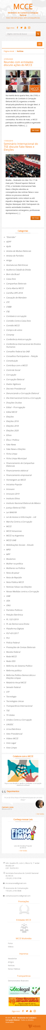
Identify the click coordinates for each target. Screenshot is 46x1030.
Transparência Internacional (19, 706)
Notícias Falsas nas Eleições (19, 586)
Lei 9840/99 (11, 512)
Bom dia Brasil (12, 274)
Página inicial (9, 51)
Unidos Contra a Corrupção (19, 719)
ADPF (8, 241)
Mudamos (10, 559)
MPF (8, 554)
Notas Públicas (14, 969)
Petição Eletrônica (14, 614)
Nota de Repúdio (14, 577)
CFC (8, 302)
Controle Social (13, 370)
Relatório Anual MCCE (16, 682)
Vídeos (10, 946)
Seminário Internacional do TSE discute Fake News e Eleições (21, 146)
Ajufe (8, 246)
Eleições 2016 (12, 421)
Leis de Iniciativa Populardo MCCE (23, 847)
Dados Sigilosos (13, 384)
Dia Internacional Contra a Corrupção (23, 398)
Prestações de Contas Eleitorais (20, 647)
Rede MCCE (11, 656)
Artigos (11, 962)
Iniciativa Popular (14, 484)
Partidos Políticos (14, 610)
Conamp (10, 334)
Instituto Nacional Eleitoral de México (23, 503)
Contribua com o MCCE (16, 365)
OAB (8, 596)
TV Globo (10, 715)
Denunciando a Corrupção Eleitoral (22, 393)
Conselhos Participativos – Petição (22, 356)
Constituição (12, 360)
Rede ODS (10, 661)
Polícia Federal (13, 642)
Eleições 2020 (12, 430)
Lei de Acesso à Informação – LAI (21, 517)
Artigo (9, 260)
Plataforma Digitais (15, 628)
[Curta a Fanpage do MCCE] (17, 27)
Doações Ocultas (14, 402)
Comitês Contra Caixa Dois (18, 320)
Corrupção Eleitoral (15, 379)
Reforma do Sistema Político (19, 665)
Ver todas (23, 851)
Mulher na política (14, 563)
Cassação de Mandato (16, 297)
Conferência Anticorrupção (18, 339)
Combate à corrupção (16, 316)
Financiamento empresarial (19, 475)
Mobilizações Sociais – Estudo (19, 545)
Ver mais (35, 130)
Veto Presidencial (14, 733)
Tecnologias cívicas (15, 701)
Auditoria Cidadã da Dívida (18, 269)
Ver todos (40, 814)
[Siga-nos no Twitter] (21, 27)
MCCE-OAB (11, 540)
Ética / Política (12, 440)
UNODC (9, 724)
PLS (7, 638)
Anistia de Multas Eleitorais (18, 251)
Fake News (11, 444)
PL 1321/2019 (12, 619)
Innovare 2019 (12, 493)
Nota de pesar (12, 572)
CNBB (8, 306)
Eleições (10, 416)
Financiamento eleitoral (17, 470)
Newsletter (12, 958)
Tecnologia (11, 696)
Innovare (10, 489)
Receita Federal (13, 652)
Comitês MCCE (13, 325)
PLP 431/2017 (12, 633)
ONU (8, 605)
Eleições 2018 (12, 426)
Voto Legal (11, 743)
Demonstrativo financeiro (18, 981)
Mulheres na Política (15, 568)
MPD (8, 549)
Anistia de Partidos (15, 255)
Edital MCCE (11, 412)
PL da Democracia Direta (17, 624)
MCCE (23, 6)
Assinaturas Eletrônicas (17, 265)
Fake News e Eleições (15, 449)
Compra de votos (14, 330)
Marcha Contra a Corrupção (19, 521)
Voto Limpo (11, 747)
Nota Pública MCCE (15, 582)
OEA (8, 600)
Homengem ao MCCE (16, 479)
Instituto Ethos (13, 498)
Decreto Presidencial (15, 388)
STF (7, 692)
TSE (7, 710)
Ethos (8, 435)
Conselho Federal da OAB (17, 351)
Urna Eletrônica (13, 729)
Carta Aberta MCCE (15, 288)
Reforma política (13, 670)
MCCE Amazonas (14, 531)
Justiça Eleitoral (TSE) (15, 507)
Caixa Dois (11, 279)
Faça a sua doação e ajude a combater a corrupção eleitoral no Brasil (23, 784)
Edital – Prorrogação (15, 407)
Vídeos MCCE (12, 738)
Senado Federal (13, 687)
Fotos (10, 943)
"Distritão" (11, 237)
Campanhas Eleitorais (16, 283)
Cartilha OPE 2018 (14, 293)
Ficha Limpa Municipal (16, 458)
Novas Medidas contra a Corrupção (22, 591)
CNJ (7, 311)
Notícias (11, 965)
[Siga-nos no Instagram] (29, 27)
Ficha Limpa (11, 453)
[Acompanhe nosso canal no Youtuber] (25, 27)
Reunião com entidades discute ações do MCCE (18, 63)
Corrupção (11, 374)
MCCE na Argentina (15, 535)
